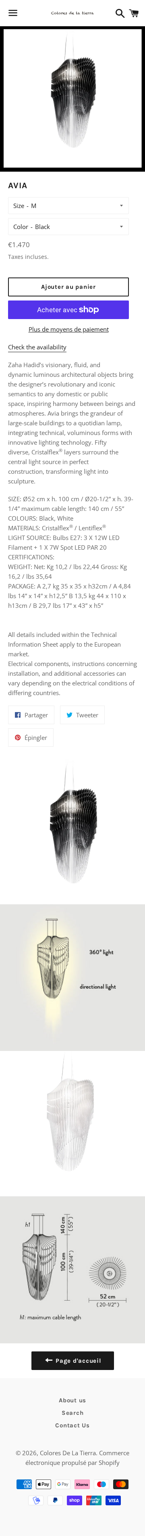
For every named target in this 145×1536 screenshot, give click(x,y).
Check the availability (37, 347)
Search (73, 1412)
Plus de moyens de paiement (69, 329)
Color (20, 227)
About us (72, 1400)
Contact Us (72, 1425)
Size (18, 206)
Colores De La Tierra (68, 1453)
